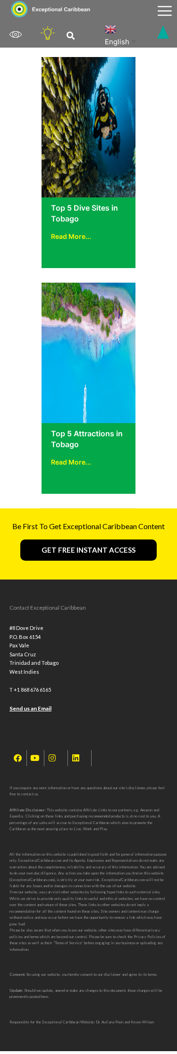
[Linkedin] (76, 758)
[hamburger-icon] (164, 11)
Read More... (71, 236)
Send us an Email (30, 708)
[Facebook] (17, 758)
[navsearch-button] (71, 36)
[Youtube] (35, 758)
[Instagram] (52, 758)
